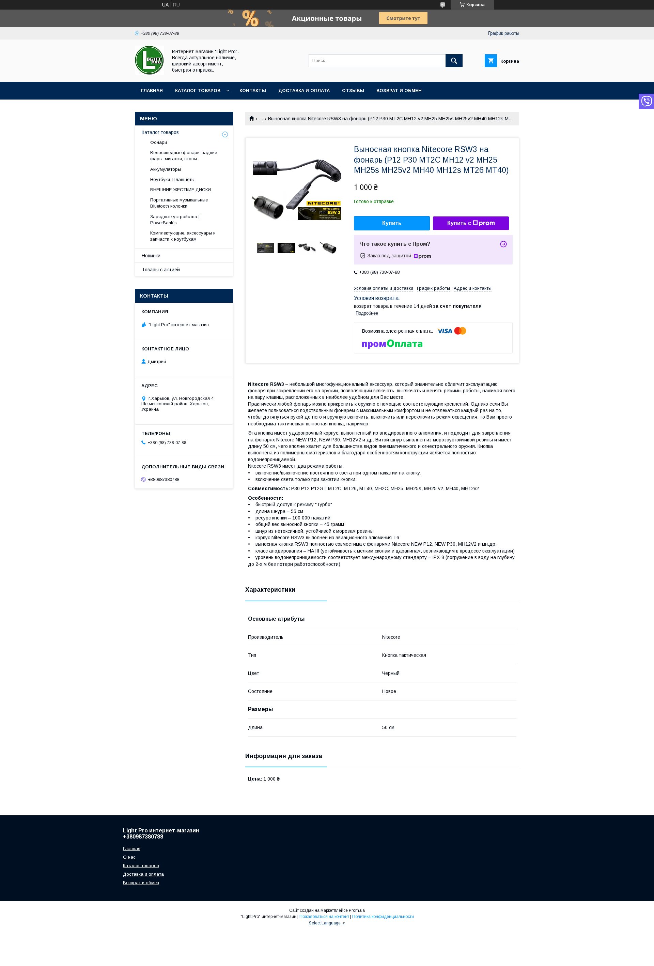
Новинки (151, 255)
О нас (129, 857)
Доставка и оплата (304, 90)
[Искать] (454, 60)
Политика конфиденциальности (383, 916)
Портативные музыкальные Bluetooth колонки (179, 203)
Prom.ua (357, 910)
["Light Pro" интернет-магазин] (149, 73)
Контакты (252, 90)
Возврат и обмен (399, 90)
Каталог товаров (197, 90)
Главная (152, 90)
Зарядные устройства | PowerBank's (175, 219)
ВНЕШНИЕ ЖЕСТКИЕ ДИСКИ (180, 189)
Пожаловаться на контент (324, 916)
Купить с (459, 223)
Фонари (158, 142)
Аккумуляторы (165, 169)
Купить (392, 223)
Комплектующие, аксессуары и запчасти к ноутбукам (183, 236)
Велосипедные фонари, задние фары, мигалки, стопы (183, 155)
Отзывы (353, 90)
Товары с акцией (161, 269)
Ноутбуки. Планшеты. (173, 179)
